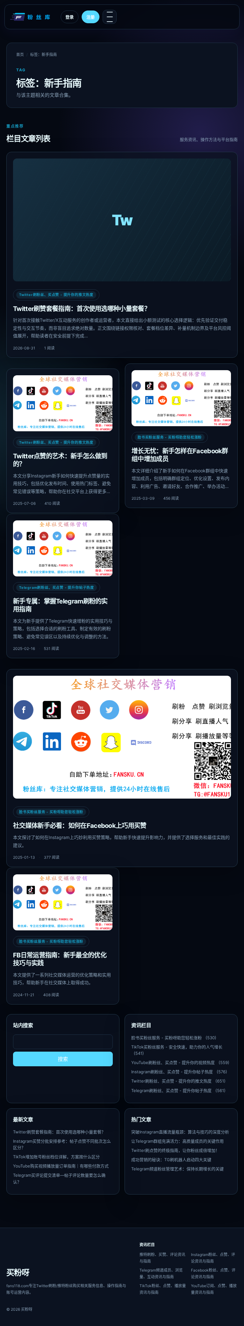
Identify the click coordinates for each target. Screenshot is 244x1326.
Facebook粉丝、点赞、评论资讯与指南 (213, 1273)
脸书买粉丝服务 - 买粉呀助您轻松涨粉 (170, 437)
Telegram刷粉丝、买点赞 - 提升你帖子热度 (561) (178, 1090)
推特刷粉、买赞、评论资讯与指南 (162, 1258)
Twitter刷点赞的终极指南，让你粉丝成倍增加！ (175, 1150)
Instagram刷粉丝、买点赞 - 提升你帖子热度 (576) (179, 1071)
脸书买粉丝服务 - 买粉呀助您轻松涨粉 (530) (173, 1037)
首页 (20, 54)
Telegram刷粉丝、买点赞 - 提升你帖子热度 (56, 587)
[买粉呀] (31, 17)
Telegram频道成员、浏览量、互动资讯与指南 (161, 1273)
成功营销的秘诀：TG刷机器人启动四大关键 (171, 1159)
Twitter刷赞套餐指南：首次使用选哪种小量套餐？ (81, 309)
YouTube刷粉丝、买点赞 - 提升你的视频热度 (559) (180, 1062)
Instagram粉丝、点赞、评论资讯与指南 (213, 1258)
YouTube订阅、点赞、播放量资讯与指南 (214, 1289)
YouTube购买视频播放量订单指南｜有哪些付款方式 (61, 1165)
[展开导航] (110, 17)
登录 (69, 16)
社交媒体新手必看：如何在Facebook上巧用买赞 (79, 825)
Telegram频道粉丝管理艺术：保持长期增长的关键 (177, 1168)
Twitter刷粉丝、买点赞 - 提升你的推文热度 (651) (178, 1080)
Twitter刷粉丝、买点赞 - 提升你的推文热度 (56, 295)
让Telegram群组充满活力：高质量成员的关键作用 (177, 1141)
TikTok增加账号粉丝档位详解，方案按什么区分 (56, 1156)
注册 (90, 16)
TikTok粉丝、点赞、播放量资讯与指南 (162, 1289)
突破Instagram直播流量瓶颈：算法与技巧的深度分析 (180, 1131)
